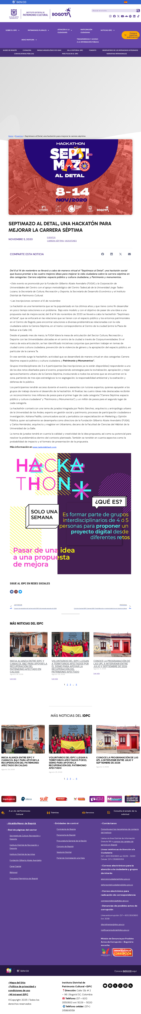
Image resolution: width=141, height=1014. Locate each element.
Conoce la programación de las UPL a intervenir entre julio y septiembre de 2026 (111, 664)
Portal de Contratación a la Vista (71, 858)
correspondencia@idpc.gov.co (115, 901)
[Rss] (130, 985)
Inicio (11, 136)
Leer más (13, 679)
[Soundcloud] (126, 16)
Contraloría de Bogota (66, 829)
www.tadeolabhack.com (44, 447)
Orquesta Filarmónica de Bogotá (24, 878)
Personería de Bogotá (66, 835)
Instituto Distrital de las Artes (22, 854)
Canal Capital (15, 866)
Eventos (19, 136)
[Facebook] (114, 16)
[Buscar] (138, 10)
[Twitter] (20, 591)
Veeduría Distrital (64, 852)
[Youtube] (122, 16)
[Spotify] (130, 16)
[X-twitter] (118, 16)
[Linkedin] (134, 16)
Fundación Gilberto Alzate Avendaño (25, 860)
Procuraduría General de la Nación (72, 841)
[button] (102, 254)
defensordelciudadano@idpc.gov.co (117, 885)
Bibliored (13, 872)
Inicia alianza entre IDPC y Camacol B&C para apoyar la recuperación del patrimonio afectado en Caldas (28, 666)
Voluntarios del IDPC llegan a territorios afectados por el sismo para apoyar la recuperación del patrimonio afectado (70, 666)
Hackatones (71, 241)
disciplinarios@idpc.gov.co (112, 924)
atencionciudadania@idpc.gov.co (115, 879)
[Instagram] (110, 16)
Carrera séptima (55, 241)
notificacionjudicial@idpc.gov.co (115, 930)
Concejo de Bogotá (65, 846)
